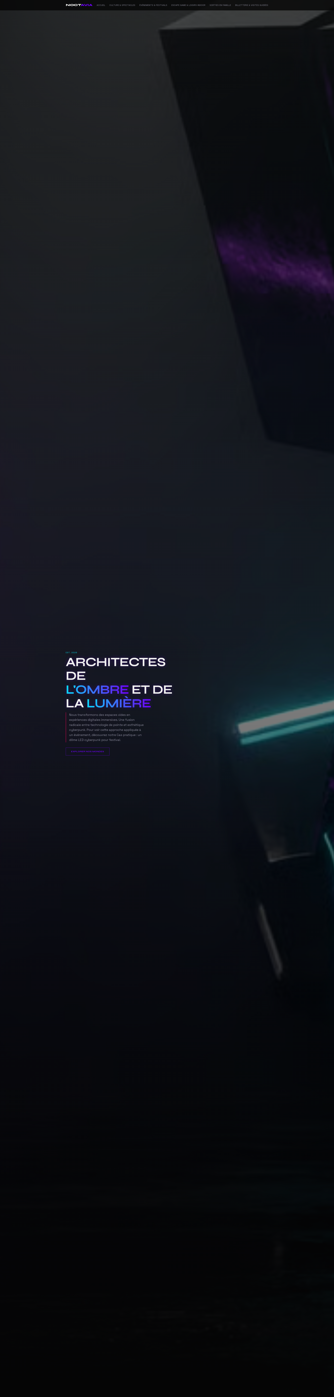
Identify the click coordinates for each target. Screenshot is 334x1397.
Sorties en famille (220, 5)
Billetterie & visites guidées (251, 5)
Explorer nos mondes (87, 751)
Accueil (101, 5)
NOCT (79, 5)
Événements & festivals (153, 5)
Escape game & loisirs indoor (188, 5)
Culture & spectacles (122, 5)
